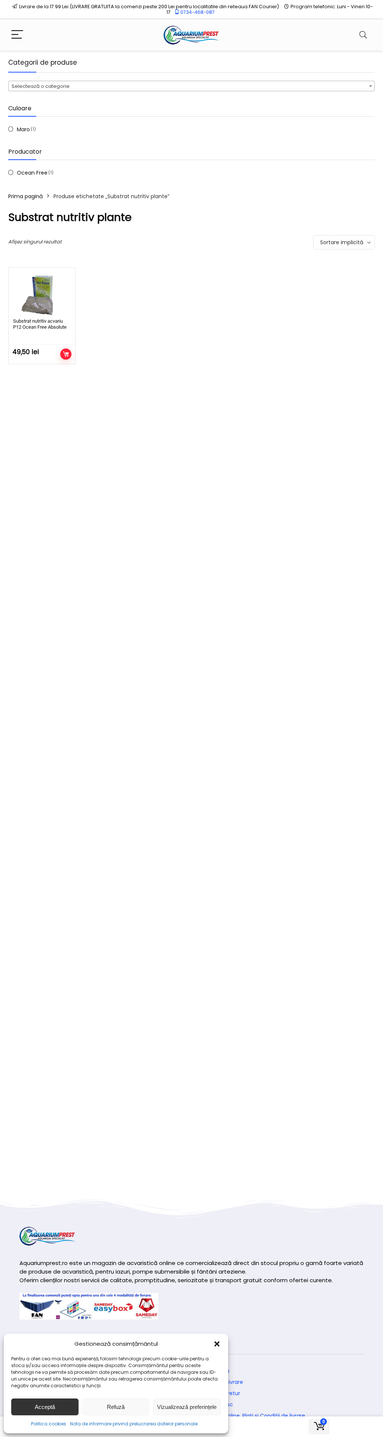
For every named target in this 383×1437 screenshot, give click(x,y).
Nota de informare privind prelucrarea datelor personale (133, 1424)
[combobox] (191, 86)
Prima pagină (25, 196)
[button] (217, 1344)
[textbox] (191, 86)
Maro (23, 129)
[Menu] (17, 35)
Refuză (116, 1407)
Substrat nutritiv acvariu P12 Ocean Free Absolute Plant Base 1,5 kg (40, 327)
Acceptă (45, 1407)
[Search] (363, 35)
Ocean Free (32, 172)
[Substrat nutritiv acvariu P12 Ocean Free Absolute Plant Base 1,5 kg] (42, 294)
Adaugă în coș (65, 354)
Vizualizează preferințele (187, 1407)
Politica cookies (48, 1424)
